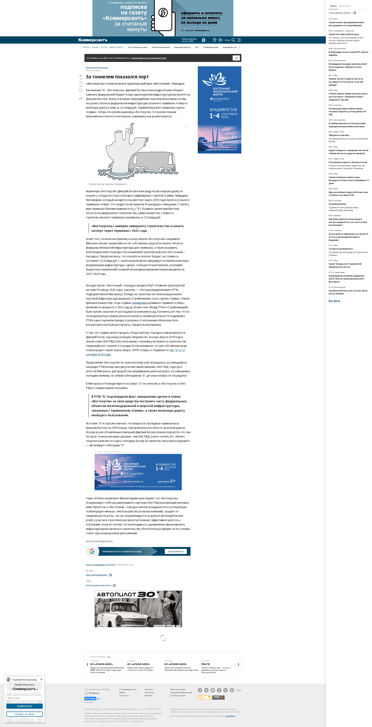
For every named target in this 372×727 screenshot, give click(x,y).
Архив (122, 692)
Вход (227, 40)
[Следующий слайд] (238, 664)
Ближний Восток (230, 47)
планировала (140, 303)
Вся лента (334, 300)
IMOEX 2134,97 (116, 47)
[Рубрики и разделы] (239, 40)
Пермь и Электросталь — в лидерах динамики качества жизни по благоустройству (216, 670)
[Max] (232, 690)
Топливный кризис (211, 47)
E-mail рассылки (177, 695)
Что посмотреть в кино (137, 47)
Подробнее (230, 716)
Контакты (124, 695)
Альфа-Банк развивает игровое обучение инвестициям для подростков (181, 668)
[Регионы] (215, 40)
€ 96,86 (95, 47)
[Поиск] (233, 40)
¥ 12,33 (104, 47)
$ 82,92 (86, 47)
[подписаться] (110, 575)
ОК (236, 58)
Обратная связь (177, 689)
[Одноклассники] (219, 690)
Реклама (149, 689)
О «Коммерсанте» (128, 689)
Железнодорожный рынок (97, 67)
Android (148, 695)
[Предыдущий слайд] (87, 664)
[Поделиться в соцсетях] (81, 98)
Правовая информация (181, 692)
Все (109, 657)
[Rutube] (225, 690)
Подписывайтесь (176, 551)
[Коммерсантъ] (93, 40)
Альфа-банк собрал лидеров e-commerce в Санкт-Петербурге (140, 668)
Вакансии (149, 692)
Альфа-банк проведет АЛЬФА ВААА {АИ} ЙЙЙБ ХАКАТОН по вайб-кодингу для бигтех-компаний (107, 670)
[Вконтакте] (206, 690)
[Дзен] (213, 690)
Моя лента (345, 6)
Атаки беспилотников (161, 47)
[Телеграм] (200, 690)
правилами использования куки (148, 58)
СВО (196, 47)
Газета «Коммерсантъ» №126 (100, 564)
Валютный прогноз (182, 47)
